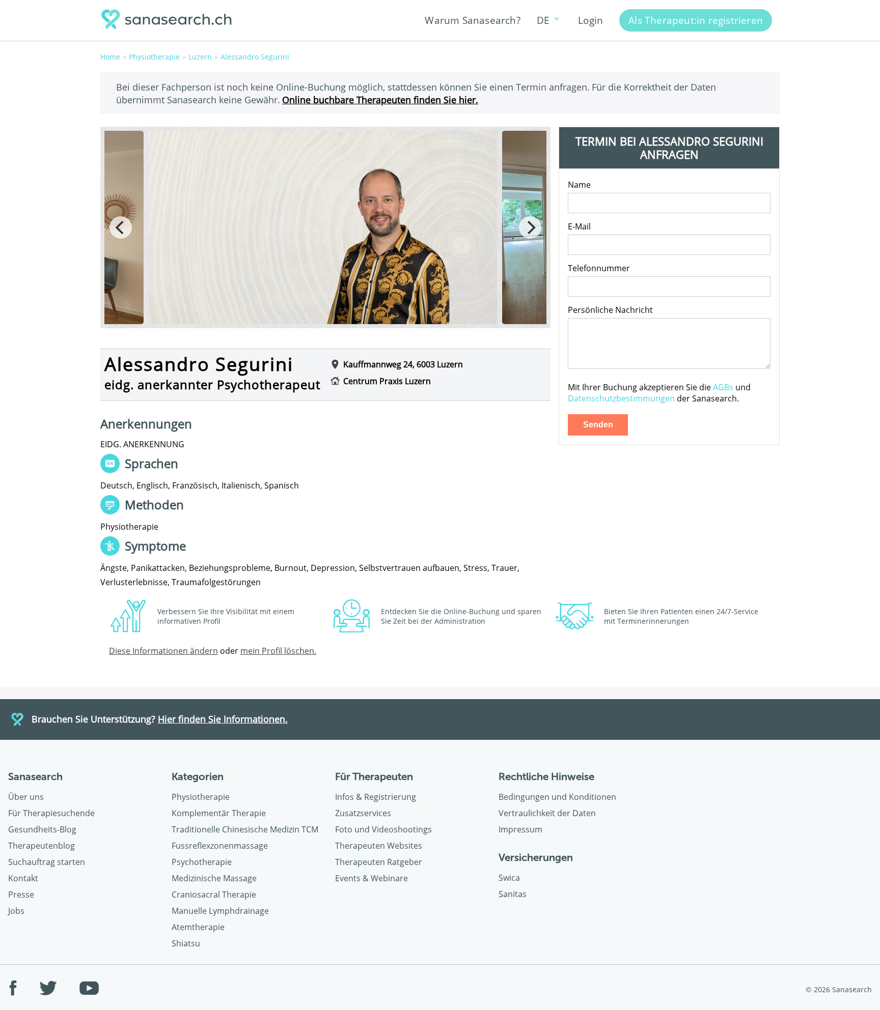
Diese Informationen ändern (163, 650)
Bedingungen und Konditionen (557, 796)
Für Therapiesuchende (51, 813)
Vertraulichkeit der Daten (547, 813)
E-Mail (579, 226)
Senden (598, 424)
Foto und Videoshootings (383, 829)
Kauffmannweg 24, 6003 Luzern (403, 364)
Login (590, 20)
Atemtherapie (198, 927)
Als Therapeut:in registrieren (695, 20)
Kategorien (198, 776)
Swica (509, 877)
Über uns (26, 796)
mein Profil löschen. (278, 650)
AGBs (723, 387)
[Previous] (120, 227)
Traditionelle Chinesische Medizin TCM (245, 829)
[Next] (530, 227)
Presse (21, 894)
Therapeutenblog (41, 845)
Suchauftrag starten (46, 862)
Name (579, 184)
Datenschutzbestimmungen (621, 398)
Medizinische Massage (214, 878)
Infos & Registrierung (375, 796)
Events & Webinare (371, 878)
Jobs (16, 910)
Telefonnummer (599, 268)
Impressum (520, 829)
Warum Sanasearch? (472, 20)
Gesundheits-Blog (42, 829)
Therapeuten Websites (378, 845)
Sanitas (513, 894)
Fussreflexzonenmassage (220, 845)
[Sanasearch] (169, 21)
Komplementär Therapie (219, 813)
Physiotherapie (201, 796)
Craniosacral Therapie (214, 894)
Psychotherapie (202, 862)
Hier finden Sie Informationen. (223, 719)
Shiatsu (186, 943)
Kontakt (23, 878)
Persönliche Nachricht (610, 309)
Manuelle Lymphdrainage (220, 910)
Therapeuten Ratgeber (378, 862)
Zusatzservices (363, 813)
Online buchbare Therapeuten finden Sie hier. (380, 99)
